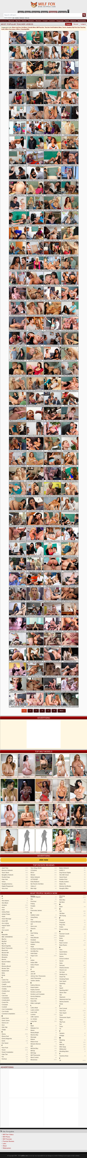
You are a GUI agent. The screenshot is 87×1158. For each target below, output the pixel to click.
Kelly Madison (44, 881)
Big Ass (15, 939)
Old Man (72, 913)
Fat (15, 1056)
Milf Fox (43, 4)
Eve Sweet (15, 1043)
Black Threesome (15, 948)
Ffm (44, 899)
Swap (72, 1004)
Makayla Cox (44, 1028)
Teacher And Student (51, 27)
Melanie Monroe (44, 1044)
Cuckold (15, 1007)
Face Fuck (15, 1047)
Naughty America (15, 884)
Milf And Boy (44, 1048)
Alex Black (15, 903)
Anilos (15, 881)
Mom (60, 27)
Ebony (15, 1034)
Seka (72, 963)
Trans (72, 1026)
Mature (44, 1039)
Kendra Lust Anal (44, 992)
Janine (44, 971)
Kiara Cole (44, 998)
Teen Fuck (72, 1010)
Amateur (15, 905)
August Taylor (15, 925)
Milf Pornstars (7, 1139)
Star (72, 995)
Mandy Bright (44, 1032)
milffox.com (24, 1155)
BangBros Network (15, 875)
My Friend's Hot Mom (44, 884)
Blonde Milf (15, 952)
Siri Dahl (72, 972)
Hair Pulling (44, 933)
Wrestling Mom (72, 1051)
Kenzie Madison (44, 996)
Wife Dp (72, 1044)
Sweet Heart (72, 877)
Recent (76, 24)
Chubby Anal (15, 991)
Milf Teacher (40, 27)
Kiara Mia (44, 1001)
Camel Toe (15, 980)
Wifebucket (72, 1049)
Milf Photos (6, 1137)
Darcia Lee (15, 1023)
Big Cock (11, 20)
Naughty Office (72, 888)
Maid (44, 1026)
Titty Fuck (72, 1022)
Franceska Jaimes (44, 910)
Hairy (44, 935)
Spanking (72, 983)
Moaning (72, 896)
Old (72, 911)
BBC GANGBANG (15, 937)
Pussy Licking (72, 929)
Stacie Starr (72, 992)
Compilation (15, 998)
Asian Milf (15, 921)
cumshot (17, 17)
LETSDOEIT (44, 879)
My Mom (72, 902)
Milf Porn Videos (8, 1134)
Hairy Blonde (44, 937)
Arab (15, 910)
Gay (44, 919)
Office (18, 29)
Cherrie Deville (15, 986)
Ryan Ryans (72, 945)
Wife (72, 1042)
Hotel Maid (44, 953)
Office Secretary (10, 29)
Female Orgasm (44, 897)
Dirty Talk (15, 1027)
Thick (72, 1015)
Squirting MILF (72, 990)
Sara (72, 949)
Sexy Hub (15, 888)
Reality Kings (15, 877)
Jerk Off (44, 974)
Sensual (72, 965)
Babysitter (15, 934)
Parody (72, 920)
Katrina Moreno (44, 985)
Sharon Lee (72, 970)
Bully (15, 973)
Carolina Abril (15, 982)
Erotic (15, 1041)
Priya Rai (72, 925)
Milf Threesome (44, 1055)
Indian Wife (44, 962)
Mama (44, 1030)
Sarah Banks (72, 952)
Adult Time (15, 868)
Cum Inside (15, 1011)
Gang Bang (44, 917)
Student (69, 27)
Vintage (72, 1035)
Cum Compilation (15, 1009)
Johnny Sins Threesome (44, 976)
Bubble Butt (15, 971)
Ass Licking (15, 923)
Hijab (44, 946)
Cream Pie (15, 1002)
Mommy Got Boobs (72, 886)
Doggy (15, 1029)
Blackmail (15, 950)
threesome (21, 17)
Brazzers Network (15, 870)
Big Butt (15, 941)
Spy (72, 986)
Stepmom (72, 997)
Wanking (72, 1040)
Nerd (72, 906)
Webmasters (7, 1148)
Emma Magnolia (15, 1038)
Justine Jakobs (44, 980)
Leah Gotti (44, 1012)
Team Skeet (15, 872)
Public (72, 927)
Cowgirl (45, 20)
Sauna (72, 956)
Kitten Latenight (44, 1003)
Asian (15, 916)
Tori (72, 1024)
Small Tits (72, 977)
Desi (15, 1025)
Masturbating (82, 20)
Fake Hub (15, 879)
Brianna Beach (15, 966)
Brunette (38, 20)
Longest (83, 24)
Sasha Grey (72, 954)
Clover (15, 993)
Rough (72, 940)
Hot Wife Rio (44, 951)
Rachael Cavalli (72, 934)
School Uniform (72, 958)
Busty (15, 975)
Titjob (72, 1020)
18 (72, 1060)
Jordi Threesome (44, 978)
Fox (44, 908)
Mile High (44, 888)
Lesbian (44, 1014)
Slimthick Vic (72, 974)
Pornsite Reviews (8, 1141)
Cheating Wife (25, 29)
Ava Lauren (15, 930)
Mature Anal (44, 1041)
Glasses (44, 928)
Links (4, 1143)
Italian (44, 967)
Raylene (72, 936)
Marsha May (44, 1035)
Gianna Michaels (44, 922)
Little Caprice (44, 1017)
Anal (15, 907)
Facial (67, 20)
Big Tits (18, 20)
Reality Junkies (72, 881)
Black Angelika (15, 946)
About (5, 1146)
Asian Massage (15, 919)
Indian (44, 960)
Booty (15, 964)
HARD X (72, 870)
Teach (64, 27)
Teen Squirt (72, 1013)
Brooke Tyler (15, 968)
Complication (15, 1000)
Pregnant (72, 922)
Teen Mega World (44, 868)
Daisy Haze (15, 1018)
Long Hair (44, 1021)
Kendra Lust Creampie (44, 994)
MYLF (44, 872)
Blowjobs (31, 20)
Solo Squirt (72, 981)
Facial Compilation (15, 1052)
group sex (27, 17)
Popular (68, 24)
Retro (72, 938)
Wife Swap (72, 1047)
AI (15, 898)
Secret (72, 961)
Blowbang (15, 955)
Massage (44, 1037)
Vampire (72, 1033)
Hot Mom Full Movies (44, 949)
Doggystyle (60, 20)
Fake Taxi (15, 1054)
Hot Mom (24, 27)
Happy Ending (44, 942)
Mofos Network (44, 877)
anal (13, 17)
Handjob (44, 940)
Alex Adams (15, 900)
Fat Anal (15, 1059)
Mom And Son (16, 27)
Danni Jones (15, 1020)
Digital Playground (15, 886)
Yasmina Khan (72, 1056)
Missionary (44, 1060)
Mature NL (72, 884)
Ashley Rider (15, 912)
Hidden (44, 944)
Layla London (44, 1010)
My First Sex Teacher (79, 27)
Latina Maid (44, 1008)
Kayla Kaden (44, 987)
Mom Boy (72, 900)
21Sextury (44, 870)
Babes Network (72, 868)
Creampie (15, 1004)
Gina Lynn (44, 926)
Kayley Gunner (44, 989)
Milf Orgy (44, 1053)
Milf (44, 1046)
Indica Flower (44, 965)
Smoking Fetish (72, 979)
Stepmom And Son (72, 999)
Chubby (15, 989)
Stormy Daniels (72, 1001)
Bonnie (15, 959)
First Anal (44, 901)
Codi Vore (15, 995)
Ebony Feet (15, 1036)
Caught (15, 984)
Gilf (44, 924)
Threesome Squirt (72, 1017)
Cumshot (52, 20)
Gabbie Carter (44, 915)
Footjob (44, 906)
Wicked (44, 875)
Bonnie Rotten (15, 962)
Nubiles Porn (72, 879)
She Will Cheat (72, 875)
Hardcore (73, 20)
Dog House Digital (72, 872)
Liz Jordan (44, 1019)
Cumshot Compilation (15, 1014)
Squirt (72, 988)
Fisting (44, 904)
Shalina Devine (72, 968)
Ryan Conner (72, 943)
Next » (62, 711)
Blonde (24, 20)
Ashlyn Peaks (15, 914)
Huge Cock (44, 956)
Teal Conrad (72, 1008)
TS (72, 1029)
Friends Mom (32, 27)
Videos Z (44, 886)
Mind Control (44, 1057)
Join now (43, 860)
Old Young (72, 915)
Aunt (2, 29)
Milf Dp (44, 1050)
